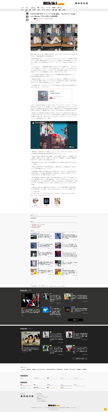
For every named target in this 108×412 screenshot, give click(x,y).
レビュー (43, 7)
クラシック (48, 10)
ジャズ (43, 10)
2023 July (51, 18)
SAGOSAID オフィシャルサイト (38, 224)
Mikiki (31, 285)
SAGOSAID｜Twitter (36, 227)
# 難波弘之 (34, 369)
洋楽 (30, 10)
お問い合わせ (39, 398)
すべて (22, 10)
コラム (27, 7)
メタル (38, 10)
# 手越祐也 (79, 369)
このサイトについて (40, 395)
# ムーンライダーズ (41, 369)
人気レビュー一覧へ (80, 358)
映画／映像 (54, 10)
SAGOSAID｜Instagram (36, 225)
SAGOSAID (33, 218)
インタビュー (33, 7)
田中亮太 (38, 20)
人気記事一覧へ (75, 320)
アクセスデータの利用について (42, 401)
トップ (22, 7)
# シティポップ (72, 369)
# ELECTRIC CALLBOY (51, 369)
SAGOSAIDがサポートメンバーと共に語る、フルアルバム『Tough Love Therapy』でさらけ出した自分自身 (48, 286)
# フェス (23, 369)
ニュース (48, 7)
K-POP (34, 10)
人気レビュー (59, 7)
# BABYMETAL (59, 369)
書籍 (60, 10)
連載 (38, 7)
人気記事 (53, 7)
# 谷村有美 (84, 369)
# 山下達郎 (66, 369)
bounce (47, 18)
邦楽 (26, 10)
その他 (63, 10)
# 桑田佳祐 (28, 369)
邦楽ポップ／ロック (40, 18)
